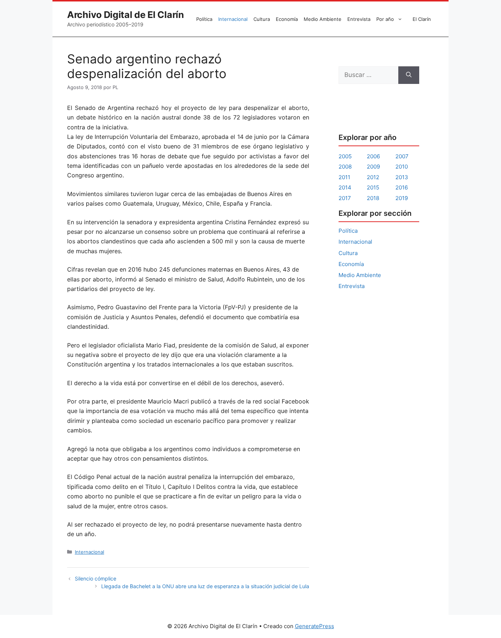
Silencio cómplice (95, 578)
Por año (385, 19)
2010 (401, 166)
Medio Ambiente (322, 19)
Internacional (233, 19)
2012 (373, 177)
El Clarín (422, 19)
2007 (402, 156)
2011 (344, 177)
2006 (373, 156)
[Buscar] (408, 75)
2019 (401, 198)
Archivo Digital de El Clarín (125, 14)
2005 (345, 156)
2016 (401, 187)
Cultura (261, 19)
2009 (373, 166)
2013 (401, 177)
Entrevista (358, 19)
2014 (345, 187)
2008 (345, 166)
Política (204, 19)
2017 (345, 198)
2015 (373, 187)
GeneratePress (314, 626)
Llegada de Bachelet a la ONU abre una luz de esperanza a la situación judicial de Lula (205, 586)
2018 (373, 198)
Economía (287, 19)
